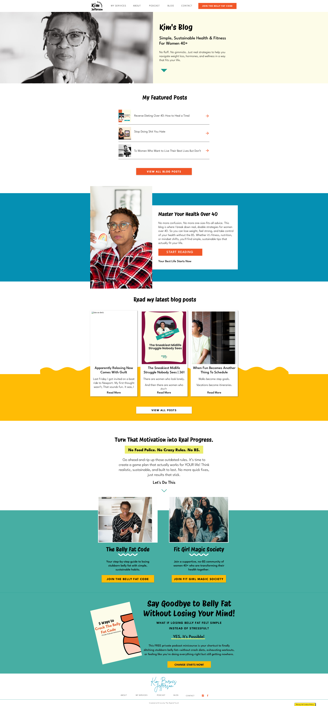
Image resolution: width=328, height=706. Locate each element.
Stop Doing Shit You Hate (149, 131)
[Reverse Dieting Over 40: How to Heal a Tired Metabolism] (207, 116)
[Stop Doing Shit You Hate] (207, 133)
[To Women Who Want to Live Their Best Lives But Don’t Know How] (207, 150)
